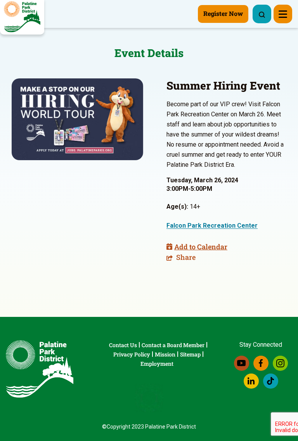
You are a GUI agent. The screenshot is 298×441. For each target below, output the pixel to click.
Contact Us (123, 345)
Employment (156, 363)
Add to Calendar (200, 246)
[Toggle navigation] (283, 14)
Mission (165, 354)
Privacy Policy (131, 354)
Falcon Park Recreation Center (212, 225)
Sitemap (190, 354)
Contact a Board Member (173, 345)
